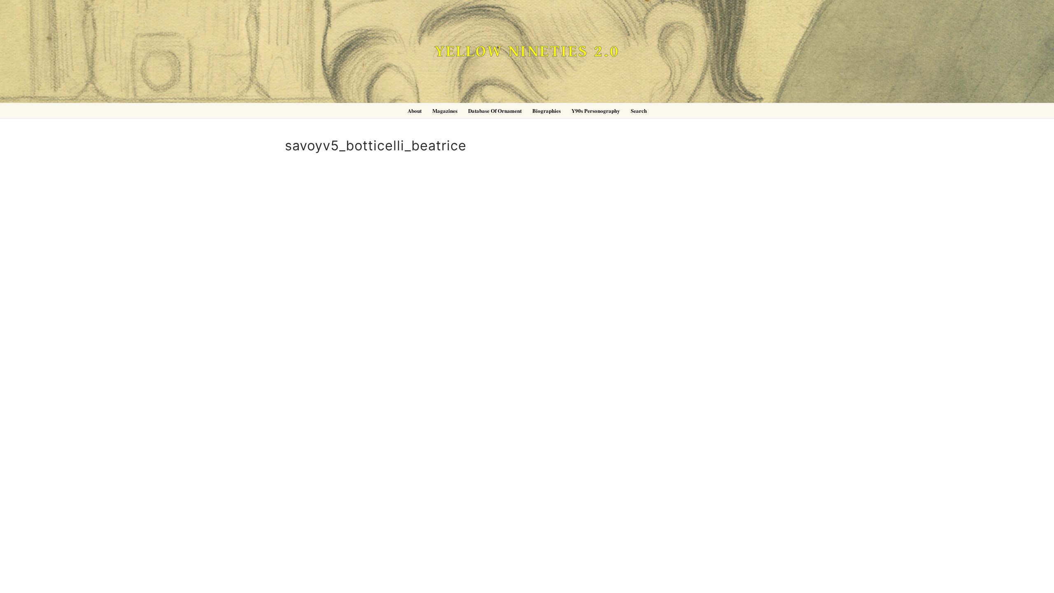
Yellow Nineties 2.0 (527, 52)
